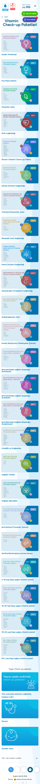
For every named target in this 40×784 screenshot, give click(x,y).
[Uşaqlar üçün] (20, 736)
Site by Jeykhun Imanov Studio (20, 779)
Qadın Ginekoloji (9, 55)
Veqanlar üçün (8, 107)
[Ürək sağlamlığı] (20, 121)
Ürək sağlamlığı (8, 133)
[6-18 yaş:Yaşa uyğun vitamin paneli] (20, 567)
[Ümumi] (20, 709)
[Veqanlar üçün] (20, 95)
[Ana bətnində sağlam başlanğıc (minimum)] (20, 357)
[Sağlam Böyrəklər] (20, 489)
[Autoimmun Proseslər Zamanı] (20, 515)
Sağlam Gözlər (8, 475)
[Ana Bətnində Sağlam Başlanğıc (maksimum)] (20, 410)
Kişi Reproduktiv (9, 81)
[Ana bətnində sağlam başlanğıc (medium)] (20, 384)
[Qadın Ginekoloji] (20, 42)
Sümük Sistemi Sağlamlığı (13, 186)
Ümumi (5, 721)
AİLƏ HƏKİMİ (31, 19)
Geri (6, 17)
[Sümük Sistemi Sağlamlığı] (20, 173)
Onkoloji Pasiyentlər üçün (13, 212)
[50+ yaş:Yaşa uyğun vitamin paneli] (20, 646)
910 (26, 7)
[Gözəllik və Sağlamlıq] (20, 436)
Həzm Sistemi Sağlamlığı (13, 265)
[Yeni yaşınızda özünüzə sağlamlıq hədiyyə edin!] (20, 681)
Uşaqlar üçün (7, 749)
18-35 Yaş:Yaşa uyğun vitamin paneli (18, 606)
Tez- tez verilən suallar (11, 758)
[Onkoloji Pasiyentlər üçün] (20, 200)
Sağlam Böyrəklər (9, 501)
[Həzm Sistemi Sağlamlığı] (20, 252)
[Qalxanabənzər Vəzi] (20, 305)
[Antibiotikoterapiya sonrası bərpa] (20, 541)
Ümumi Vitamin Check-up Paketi (16, 160)
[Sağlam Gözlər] (20, 462)
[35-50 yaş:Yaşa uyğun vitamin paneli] (20, 620)
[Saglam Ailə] (5, 7)
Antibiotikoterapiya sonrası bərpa (17, 553)
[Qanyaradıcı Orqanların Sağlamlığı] (20, 279)
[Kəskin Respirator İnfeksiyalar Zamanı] (20, 331)
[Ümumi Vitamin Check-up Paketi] (20, 147)
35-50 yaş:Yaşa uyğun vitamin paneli (18, 632)
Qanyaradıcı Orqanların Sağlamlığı (17, 291)
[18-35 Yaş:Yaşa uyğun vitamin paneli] (20, 594)
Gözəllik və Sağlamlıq (11, 448)
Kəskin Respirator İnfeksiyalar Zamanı (19, 343)
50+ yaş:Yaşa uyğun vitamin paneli (17, 658)
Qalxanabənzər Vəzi (11, 317)
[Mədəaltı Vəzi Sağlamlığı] (20, 226)
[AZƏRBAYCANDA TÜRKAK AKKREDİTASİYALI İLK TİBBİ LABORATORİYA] (13, 6)
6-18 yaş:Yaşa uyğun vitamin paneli (17, 580)
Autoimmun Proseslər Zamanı (15, 527)
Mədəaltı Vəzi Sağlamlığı (13, 238)
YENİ (37, 17)
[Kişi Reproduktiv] (20, 68)
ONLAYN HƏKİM (31, 13)
